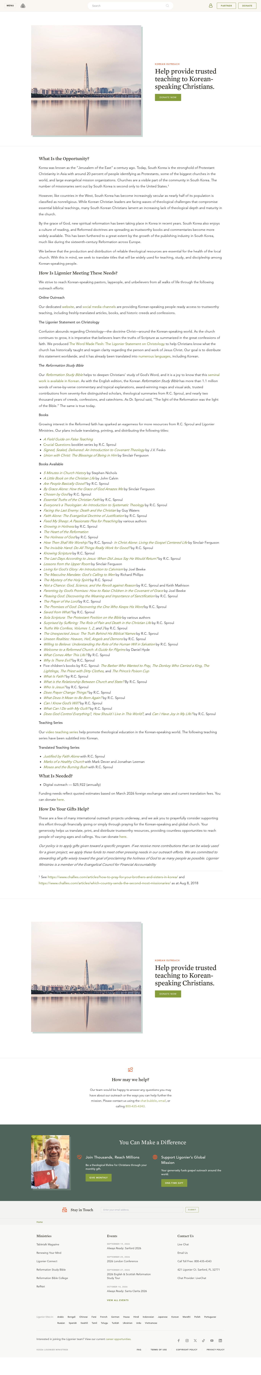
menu (10, 5)
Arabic (60, 1316)
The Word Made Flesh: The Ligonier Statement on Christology (117, 344)
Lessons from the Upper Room (66, 564)
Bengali (71, 1316)
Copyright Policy (186, 1349)
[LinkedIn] (220, 1340)
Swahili (84, 1322)
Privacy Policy (216, 1349)
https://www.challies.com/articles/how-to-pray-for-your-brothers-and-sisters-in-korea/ (113, 877)
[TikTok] (203, 1340)
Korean (175, 1316)
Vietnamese (151, 1322)
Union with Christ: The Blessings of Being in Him (80, 455)
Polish (197, 1316)
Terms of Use (159, 1349)
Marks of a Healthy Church (63, 762)
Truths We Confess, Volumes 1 (66, 628)
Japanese (163, 1316)
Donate (247, 5)
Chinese (83, 1316)
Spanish (73, 1322)
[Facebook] (179, 1340)
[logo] (23, 6)
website (68, 307)
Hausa (126, 1316)
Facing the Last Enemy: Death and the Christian (79, 510)
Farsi (94, 1316)
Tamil (94, 1322)
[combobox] (125, 6)
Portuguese (210, 1316)
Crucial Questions (57, 445)
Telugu (104, 1322)
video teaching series (62, 732)
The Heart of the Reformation (65, 532)
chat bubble (148, 1101)
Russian (61, 1322)
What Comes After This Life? (65, 655)
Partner (226, 5)
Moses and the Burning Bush (65, 767)
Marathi (186, 1316)
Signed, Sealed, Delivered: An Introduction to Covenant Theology (93, 450)
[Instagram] (187, 1340)
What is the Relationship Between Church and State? (83, 682)
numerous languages (154, 356)
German (115, 1316)
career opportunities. (118, 1339)
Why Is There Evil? (57, 660)
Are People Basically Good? (64, 484)
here (60, 799)
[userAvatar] (211, 6)
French (103, 1316)
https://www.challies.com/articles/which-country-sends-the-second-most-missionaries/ (105, 883)
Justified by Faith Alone (61, 756)
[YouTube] (212, 1340)
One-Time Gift (174, 1183)
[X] (195, 1340)
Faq (139, 1349)
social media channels (99, 307)
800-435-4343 (135, 1106)
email (162, 1101)
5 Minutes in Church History (64, 473)
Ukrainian (127, 1322)
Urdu (138, 1322)
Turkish (115, 1322)
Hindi (136, 1316)
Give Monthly (98, 1177)
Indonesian (148, 1316)
